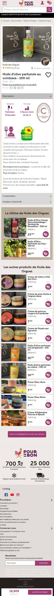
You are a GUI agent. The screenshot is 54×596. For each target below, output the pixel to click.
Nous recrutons (6, 540)
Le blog (3, 525)
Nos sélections (5, 514)
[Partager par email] (22, 87)
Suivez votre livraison (8, 537)
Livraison (3, 506)
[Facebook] (6, 494)
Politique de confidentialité (41, 576)
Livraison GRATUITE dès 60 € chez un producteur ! (21, 14)
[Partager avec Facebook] (15, 87)
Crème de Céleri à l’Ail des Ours (39, 278)
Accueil (6, 21)
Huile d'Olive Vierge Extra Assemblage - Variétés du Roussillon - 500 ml (38, 223)
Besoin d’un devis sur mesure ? (12, 545)
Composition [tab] (9, 196)
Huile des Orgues (11, 65)
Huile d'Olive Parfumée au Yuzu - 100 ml (37, 243)
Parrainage (4, 508)
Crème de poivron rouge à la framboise (38, 312)
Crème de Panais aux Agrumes (38, 329)
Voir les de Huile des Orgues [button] (27, 434)
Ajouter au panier (40, 592)
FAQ (1, 534)
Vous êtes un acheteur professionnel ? (15, 542)
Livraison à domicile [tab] (12, 202)
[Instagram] (18, 494)
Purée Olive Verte (36, 382)
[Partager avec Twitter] (11, 87)
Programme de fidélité (9, 511)
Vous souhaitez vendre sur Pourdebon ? (15, 548)
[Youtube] (12, 494)
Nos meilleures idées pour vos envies (14, 519)
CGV (25, 582)
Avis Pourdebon (6, 517)
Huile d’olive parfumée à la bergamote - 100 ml (39, 348)
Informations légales (25, 586)
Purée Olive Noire (37, 397)
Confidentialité (34, 569)
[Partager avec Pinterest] (18, 87)
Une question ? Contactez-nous (12, 531)
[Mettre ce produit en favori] (48, 75)
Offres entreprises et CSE (9, 550)
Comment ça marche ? (9, 503)
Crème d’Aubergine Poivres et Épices (37, 413)
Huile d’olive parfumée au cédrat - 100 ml (39, 366)
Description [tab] (8, 96)
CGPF (25, 584)
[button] (46, 234)
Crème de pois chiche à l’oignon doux (39, 295)
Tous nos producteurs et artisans (13, 522)
